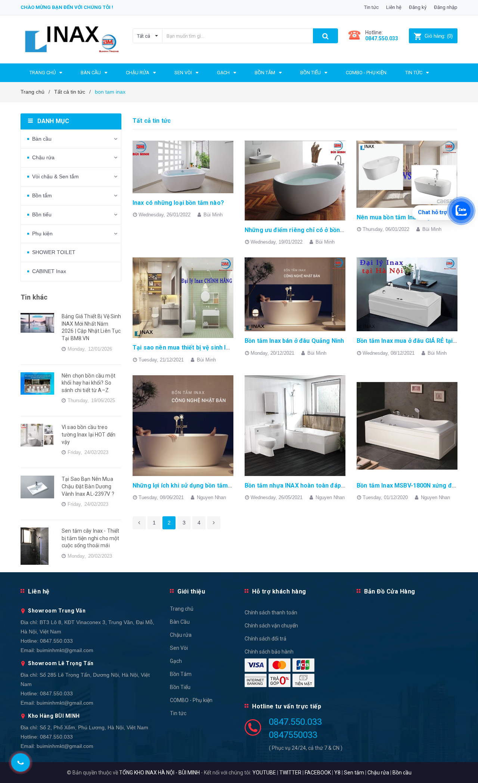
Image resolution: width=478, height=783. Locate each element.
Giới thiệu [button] (191, 591)
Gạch (176, 661)
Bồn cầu (402, 773)
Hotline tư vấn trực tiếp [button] (286, 706)
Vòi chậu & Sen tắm (55, 176)
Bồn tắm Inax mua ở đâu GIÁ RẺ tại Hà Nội (414, 340)
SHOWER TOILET (53, 252)
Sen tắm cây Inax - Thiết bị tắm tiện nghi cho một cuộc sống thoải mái (90, 538)
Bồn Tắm (181, 674)
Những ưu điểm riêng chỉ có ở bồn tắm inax (305, 230)
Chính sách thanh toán (271, 613)
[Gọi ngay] (20, 762)
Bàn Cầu (180, 622)
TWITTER (290, 773)
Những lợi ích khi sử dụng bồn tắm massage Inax (201, 485)
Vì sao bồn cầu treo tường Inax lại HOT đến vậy (88, 434)
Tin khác (34, 297)
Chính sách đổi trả (265, 639)
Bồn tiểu (42, 214)
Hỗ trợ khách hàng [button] (279, 591)
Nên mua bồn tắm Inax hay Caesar (405, 217)
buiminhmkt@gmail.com (65, 650)
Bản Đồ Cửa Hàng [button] (389, 591)
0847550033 (293, 735)
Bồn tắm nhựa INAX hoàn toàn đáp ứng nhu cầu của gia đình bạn (335, 485)
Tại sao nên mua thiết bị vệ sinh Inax (184, 347)
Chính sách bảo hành (269, 652)
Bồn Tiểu (180, 687)
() (439, 36)
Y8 (337, 773)
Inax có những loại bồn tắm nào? (178, 202)
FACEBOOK (318, 773)
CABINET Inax (49, 271)
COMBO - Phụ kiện (191, 700)
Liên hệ (393, 7)
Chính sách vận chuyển (271, 626)
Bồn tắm (42, 195)
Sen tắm (354, 773)
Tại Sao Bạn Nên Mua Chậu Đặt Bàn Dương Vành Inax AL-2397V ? (88, 486)
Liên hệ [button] (39, 591)
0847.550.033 (56, 641)
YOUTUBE (264, 773)
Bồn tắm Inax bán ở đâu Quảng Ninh (294, 340)
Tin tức (371, 7)
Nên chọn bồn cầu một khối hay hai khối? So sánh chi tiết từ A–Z (88, 383)
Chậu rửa (43, 157)
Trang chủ (181, 609)
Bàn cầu (42, 139)
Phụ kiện (42, 234)
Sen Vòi (179, 648)
